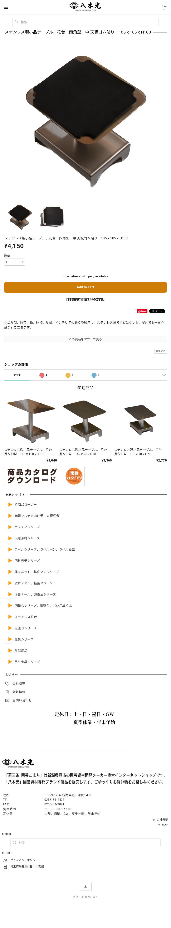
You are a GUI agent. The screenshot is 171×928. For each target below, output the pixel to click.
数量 (7, 256)
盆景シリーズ (24, 639)
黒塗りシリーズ (26, 628)
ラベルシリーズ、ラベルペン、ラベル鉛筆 (45, 549)
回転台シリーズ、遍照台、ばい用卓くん (43, 606)
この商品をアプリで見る (85, 339)
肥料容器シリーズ (27, 561)
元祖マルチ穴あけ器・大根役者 (37, 516)
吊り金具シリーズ (27, 662)
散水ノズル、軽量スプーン (34, 583)
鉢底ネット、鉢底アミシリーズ (37, 572)
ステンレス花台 (26, 617)
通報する (160, 351)
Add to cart (85, 287)
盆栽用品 (21, 651)
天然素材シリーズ (27, 538)
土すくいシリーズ (27, 527)
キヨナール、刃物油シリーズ (35, 594)
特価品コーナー (26, 504)
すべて (17, 375)
